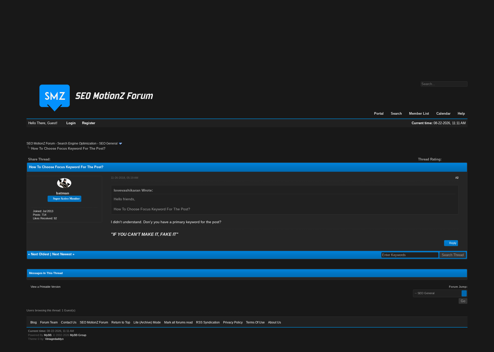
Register (88, 123)
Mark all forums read (178, 322)
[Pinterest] (75, 159)
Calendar (443, 113)
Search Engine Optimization (76, 143)
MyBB (47, 335)
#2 (456, 177)
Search (396, 113)
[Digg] (62, 159)
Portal (379, 113)
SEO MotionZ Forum (41, 143)
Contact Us (68, 322)
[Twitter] (59, 159)
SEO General (108, 143)
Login (71, 123)
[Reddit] (69, 159)
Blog (33, 322)
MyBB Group (78, 335)
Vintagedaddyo (54, 338)
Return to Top (120, 322)
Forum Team (49, 322)
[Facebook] (55, 159)
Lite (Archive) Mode (147, 322)
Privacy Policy (233, 322)
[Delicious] (66, 159)
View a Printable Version (45, 286)
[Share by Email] (78, 159)
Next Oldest (40, 254)
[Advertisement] (247, 38)
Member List (419, 113)
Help (461, 113)
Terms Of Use (255, 322)
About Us (274, 322)
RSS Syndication (208, 322)
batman (62, 193)
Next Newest (62, 254)
